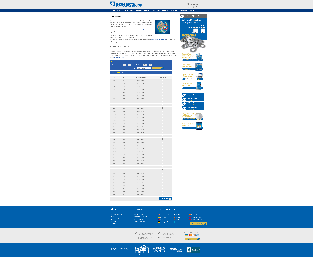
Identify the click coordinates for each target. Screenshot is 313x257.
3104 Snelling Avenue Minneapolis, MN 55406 (168, 233)
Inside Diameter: (138, 65)
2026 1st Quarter (192, 103)
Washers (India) (195, 214)
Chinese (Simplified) (196, 217)
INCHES (190, 19)
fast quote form (141, 30)
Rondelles (162, 219)
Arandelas (163, 217)
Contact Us (193, 10)
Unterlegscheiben (164, 222)
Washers (146, 10)
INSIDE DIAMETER (193, 24)
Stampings (138, 10)
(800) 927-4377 (150, 233)
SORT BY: (184, 22)
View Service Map (197, 224)
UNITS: (183, 19)
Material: (134, 68)
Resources (165, 10)
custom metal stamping (158, 39)
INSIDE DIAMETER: (188, 30)
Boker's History (115, 218)
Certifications (114, 221)
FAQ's (112, 249)
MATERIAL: (184, 21)
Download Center (138, 214)
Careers (113, 216)
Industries (174, 10)
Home (114, 11)
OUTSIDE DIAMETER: (188, 27)
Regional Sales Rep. (139, 219)
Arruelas (178, 217)
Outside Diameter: (117, 65)
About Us (120, 10)
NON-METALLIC (199, 21)
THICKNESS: (190, 32)
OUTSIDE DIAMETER (193, 22)
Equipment (114, 223)
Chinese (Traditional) (196, 219)
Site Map (116, 249)
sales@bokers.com (196, 7)
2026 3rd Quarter (192, 95)
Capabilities (155, 10)
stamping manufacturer (123, 21)
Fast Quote (128, 10)
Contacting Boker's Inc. (116, 214)
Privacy (121, 249)
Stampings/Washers (165, 214)
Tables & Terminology (139, 221)
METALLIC (191, 21)
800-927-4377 (194, 4)
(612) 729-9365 (148, 237)
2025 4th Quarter (193, 108)
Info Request (184, 10)
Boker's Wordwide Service (169, 209)
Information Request (139, 218)
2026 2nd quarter (193, 99)
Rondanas (178, 219)
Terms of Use (127, 249)
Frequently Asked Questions (141, 216)
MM (197, 19)
